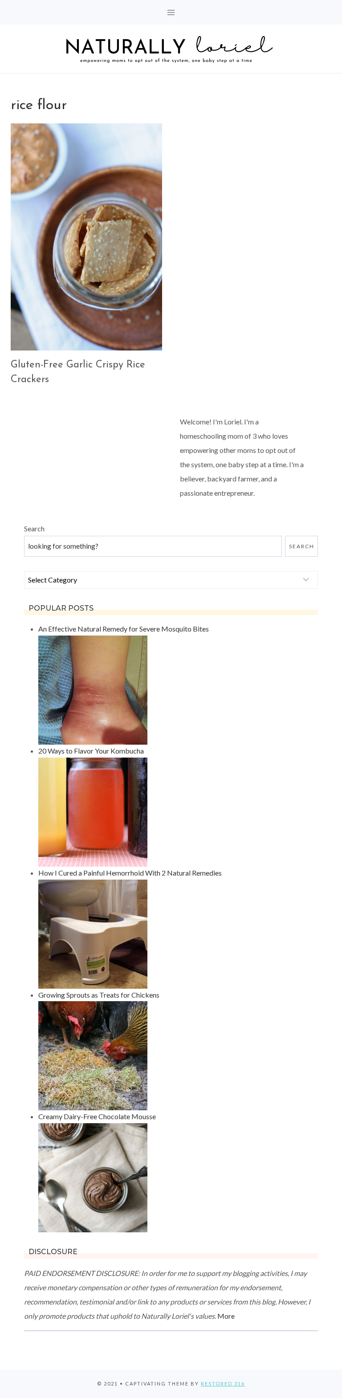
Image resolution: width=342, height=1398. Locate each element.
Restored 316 (223, 1383)
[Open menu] (171, 12)
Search (34, 528)
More (226, 1316)
